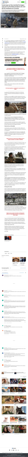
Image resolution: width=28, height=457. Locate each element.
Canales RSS (3, 452)
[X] (11, 450)
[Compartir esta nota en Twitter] (2, 40)
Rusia (8, 253)
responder (5, 292)
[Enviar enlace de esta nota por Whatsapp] (2, 42)
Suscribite (13, 62)
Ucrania (6, 253)
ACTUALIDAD (3, 3)
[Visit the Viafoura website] (24, 376)
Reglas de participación (18, 452)
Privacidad (12, 452)
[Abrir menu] (2, 2)
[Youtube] (13, 450)
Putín (11, 253)
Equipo (14, 452)
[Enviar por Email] (2, 44)
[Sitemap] (18, 450)
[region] (14, 322)
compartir (22, 292)
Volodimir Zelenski (15, 54)
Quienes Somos (6, 452)
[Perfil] (14, 448)
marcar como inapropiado (24, 277)
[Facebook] (9, 450)
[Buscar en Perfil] (25, 0)
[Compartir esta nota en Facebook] (2, 38)
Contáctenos (9, 452)
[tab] (5, 272)
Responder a (7, 360)
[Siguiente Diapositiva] (25, 261)
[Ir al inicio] (6, 2)
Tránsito (22, 452)
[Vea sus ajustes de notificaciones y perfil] (25, 2)
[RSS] (16, 450)
